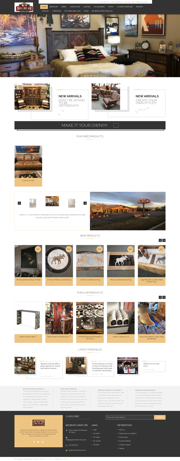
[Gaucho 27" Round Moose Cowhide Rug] (59, 261)
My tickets (96, 437)
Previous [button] (2, 45)
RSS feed (96, 445)
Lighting (87, 7)
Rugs (86, 11)
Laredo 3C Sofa (28, 180)
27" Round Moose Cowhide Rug (59, 280)
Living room (75, 7)
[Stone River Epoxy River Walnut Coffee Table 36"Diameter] (151, 318)
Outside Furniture (125, 7)
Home (44, 7)
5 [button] (94, 75)
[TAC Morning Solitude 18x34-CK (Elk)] (28, 261)
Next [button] (177, 45)
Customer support (125, 445)
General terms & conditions (127, 433)
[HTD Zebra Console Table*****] (28, 318)
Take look (142, 110)
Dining (63, 7)
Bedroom (54, 7)
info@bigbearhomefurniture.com (76, 440)
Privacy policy (123, 437)
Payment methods (125, 441)
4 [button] (91, 75)
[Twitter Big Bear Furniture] (38, 442)
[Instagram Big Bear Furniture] (43, 442)
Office (110, 7)
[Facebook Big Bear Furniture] (34, 442)
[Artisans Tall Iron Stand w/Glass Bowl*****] (59, 318)
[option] (90, 45)
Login (95, 430)
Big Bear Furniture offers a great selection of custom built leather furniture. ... (50, 368)
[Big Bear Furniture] (23, 7)
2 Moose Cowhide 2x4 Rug (90, 280)
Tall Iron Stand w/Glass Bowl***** (59, 337)
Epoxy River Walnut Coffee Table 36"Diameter (152, 338)
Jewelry (45, 11)
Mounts (139, 7)
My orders (96, 433)
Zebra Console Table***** (28, 337)
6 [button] (97, 75)
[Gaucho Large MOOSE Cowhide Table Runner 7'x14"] (151, 261)
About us (122, 430)
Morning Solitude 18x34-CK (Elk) (28, 280)
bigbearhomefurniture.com (77, 450)
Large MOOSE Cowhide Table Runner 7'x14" (152, 281)
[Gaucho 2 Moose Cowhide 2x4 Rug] (90, 261)
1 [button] (81, 75)
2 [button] (84, 75)
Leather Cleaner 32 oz (121, 337)
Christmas (56, 11)
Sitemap (121, 448)
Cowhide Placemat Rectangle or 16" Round (90, 338)
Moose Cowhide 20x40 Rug (120, 280)
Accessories (99, 7)
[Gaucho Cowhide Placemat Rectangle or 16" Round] (90, 318)
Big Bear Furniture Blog (102, 11)
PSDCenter (49, 459)
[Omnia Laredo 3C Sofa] (28, 162)
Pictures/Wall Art (73, 11)
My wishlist (97, 441)
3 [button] (87, 75)
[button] (19, 203)
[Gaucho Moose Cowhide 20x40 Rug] (121, 261)
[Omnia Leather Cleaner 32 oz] (121, 318)
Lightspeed (65, 459)
